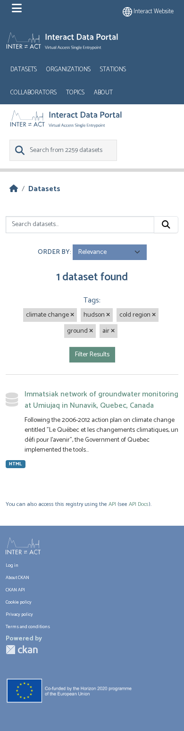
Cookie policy (19, 602)
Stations (113, 70)
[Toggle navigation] (17, 8)
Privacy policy (19, 614)
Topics (75, 93)
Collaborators (33, 93)
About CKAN (17, 577)
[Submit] (166, 224)
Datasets (23, 70)
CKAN (22, 650)
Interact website (153, 12)
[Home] (13, 189)
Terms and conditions (28, 626)
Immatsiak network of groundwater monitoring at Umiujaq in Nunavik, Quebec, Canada (101, 400)
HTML (15, 464)
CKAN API (15, 590)
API (112, 504)
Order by (54, 252)
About (103, 93)
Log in (12, 565)
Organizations (68, 70)
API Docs (139, 504)
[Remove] (72, 315)
